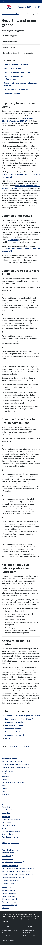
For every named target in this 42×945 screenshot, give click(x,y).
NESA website (31, 7)
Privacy (25, 746)
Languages (5, 794)
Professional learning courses (11, 831)
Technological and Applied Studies (13, 782)
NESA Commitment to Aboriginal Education (16, 871)
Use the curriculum (9, 759)
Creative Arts (6, 788)
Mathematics (6, 776)
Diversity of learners (10, 850)
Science (4, 779)
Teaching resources (8, 825)
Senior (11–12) (6, 813)
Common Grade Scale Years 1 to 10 (17, 72)
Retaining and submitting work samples (18, 53)
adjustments (13, 240)
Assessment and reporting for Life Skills (21, 716)
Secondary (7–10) (7, 810)
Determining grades (10, 36)
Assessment (7, 888)
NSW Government (27, 935)
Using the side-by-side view (11, 837)
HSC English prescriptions (10, 843)
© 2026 (12, 746)
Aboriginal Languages (9, 880)
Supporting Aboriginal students (12, 862)
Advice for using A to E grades (15, 89)
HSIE (3, 785)
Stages (5, 804)
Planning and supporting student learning (15, 767)
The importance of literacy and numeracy (15, 764)
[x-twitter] (3, 752)
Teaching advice (7, 822)
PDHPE (4, 791)
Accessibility (26, 927)
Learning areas (7, 771)
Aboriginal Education (10, 866)
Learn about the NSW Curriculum (12, 761)
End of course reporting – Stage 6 (19, 719)
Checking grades (9, 47)
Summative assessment (14, 729)
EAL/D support (6, 856)
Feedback (22, 7)
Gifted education (7, 853)
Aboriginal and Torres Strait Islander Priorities (17, 874)
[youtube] (12, 752)
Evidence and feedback (14, 732)
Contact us (5, 935)
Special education (7, 859)
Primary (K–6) (6, 807)
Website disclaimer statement (28, 931)
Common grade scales (12, 68)
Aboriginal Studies (8, 883)
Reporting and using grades (11, 902)
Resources (6, 817)
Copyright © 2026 (7, 940)
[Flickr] (20, 752)
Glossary (4, 828)
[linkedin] (8, 752)
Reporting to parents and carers (16, 64)
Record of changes (8, 834)
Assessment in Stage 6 (14, 735)
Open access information (9, 930)
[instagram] (16, 752)
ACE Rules (9, 738)
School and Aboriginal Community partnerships (17, 868)
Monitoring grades (10, 42)
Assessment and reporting (10, 14)
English (4, 774)
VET (3, 797)
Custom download (7, 840)
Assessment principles (14, 722)
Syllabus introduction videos (11, 819)
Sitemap (4, 927)
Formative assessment (14, 725)
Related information (11, 93)
